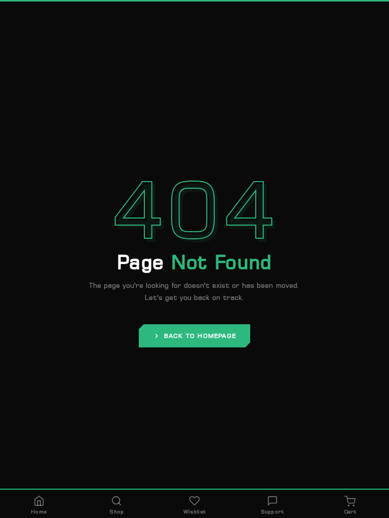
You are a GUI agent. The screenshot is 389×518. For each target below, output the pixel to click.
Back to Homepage (200, 335)
